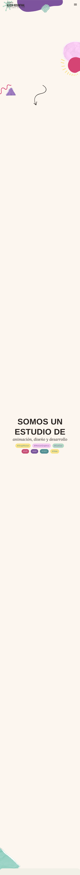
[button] (75, 5)
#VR (25, 451)
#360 (44, 451)
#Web (55, 451)
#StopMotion (23, 445)
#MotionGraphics (41, 445)
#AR (34, 451)
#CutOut (58, 445)
